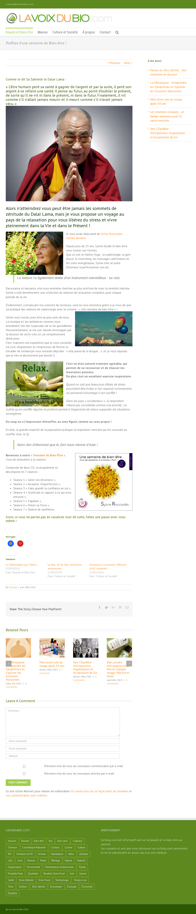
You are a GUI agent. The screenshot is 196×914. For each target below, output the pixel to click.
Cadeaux (77, 841)
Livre (19, 860)
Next (127, 63)
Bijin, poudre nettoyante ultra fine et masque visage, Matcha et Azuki (118, 669)
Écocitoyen (56, 886)
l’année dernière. (76, 238)
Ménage (55, 860)
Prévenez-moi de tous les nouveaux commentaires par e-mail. (83, 766)
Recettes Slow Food (54, 873)
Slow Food (44, 880)
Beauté (25, 841)
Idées (71, 854)
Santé (11, 880)
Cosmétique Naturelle (34, 847)
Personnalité (33, 867)
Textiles (22, 886)
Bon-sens (62, 841)
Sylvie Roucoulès (111, 234)
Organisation (15, 867)
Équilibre (12, 893)
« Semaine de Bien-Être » (48, 455)
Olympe (13, 587)
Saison (83, 873)
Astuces (12, 841)
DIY (9, 854)
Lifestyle (83, 854)
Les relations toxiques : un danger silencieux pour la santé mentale (167, 116)
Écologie (72, 886)
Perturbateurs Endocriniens (59, 867)
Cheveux (12, 847)
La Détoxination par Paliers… (22, 564)
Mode (43, 860)
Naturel (81, 860)
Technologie (62, 880)
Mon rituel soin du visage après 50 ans (52, 664)
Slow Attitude (26, 880)
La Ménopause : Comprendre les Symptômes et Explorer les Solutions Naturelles (16, 670)
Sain (72, 873)
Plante (82, 867)
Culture (81, 847)
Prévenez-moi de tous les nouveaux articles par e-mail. (79, 773)
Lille (10, 860)
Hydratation (57, 854)
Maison (31, 860)
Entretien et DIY (24, 854)
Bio (50, 841)
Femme (42, 854)
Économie (87, 886)
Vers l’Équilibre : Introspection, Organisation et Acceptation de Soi (85, 667)
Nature (68, 860)
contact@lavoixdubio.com (19, 4)
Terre (10, 886)
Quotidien (33, 873)
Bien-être (39, 841)
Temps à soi (80, 880)
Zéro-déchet (38, 886)
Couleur (55, 847)
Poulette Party (15, 873)
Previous (114, 63)
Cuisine (68, 847)
